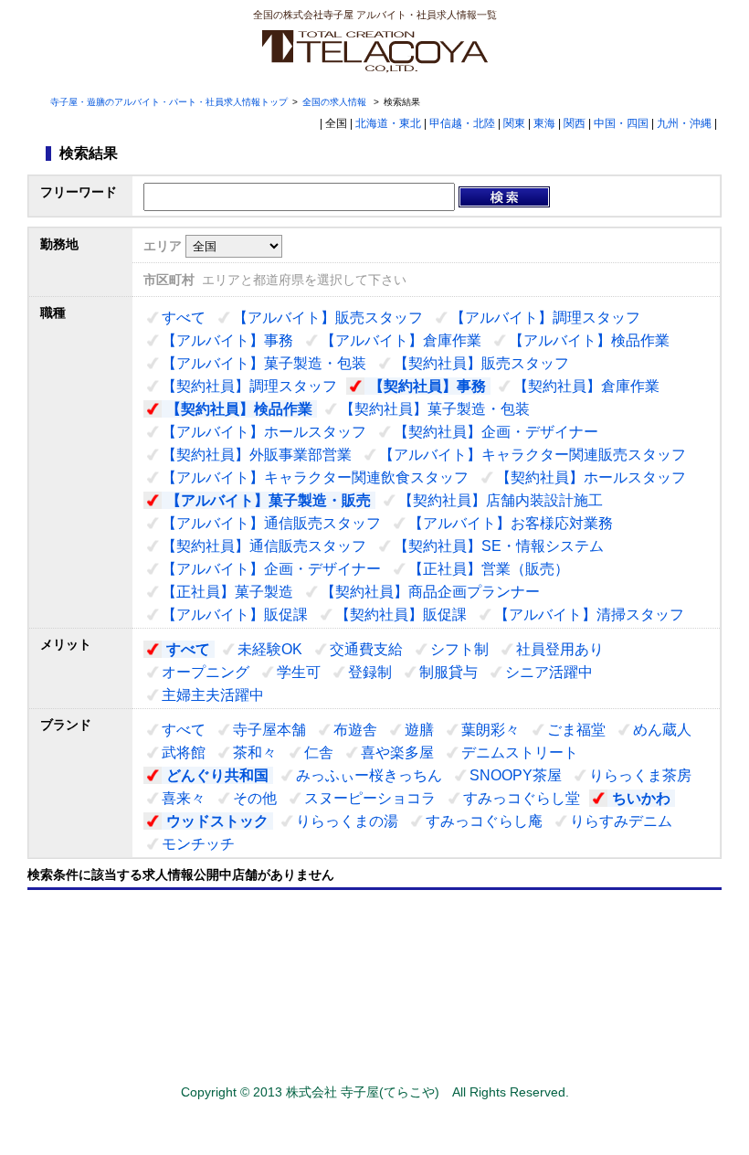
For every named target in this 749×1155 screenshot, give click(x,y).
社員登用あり (560, 649)
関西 (574, 123)
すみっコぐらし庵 (484, 821)
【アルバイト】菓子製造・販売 (268, 500)
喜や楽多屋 (397, 752)
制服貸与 (448, 672)
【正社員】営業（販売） (488, 569)
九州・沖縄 (684, 123)
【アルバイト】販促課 (235, 614)
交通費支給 (366, 649)
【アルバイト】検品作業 (589, 340)
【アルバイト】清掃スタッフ (589, 614)
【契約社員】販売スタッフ (481, 363)
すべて (184, 317)
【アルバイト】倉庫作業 (401, 340)
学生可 (299, 672)
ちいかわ (641, 798)
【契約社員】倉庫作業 (586, 386)
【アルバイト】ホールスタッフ (264, 432)
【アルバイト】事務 (227, 340)
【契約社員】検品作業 (239, 409)
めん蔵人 (662, 729)
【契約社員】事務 (427, 386)
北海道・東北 (388, 123)
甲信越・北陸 (462, 123)
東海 (544, 123)
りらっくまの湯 (347, 821)
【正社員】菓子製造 (227, 591)
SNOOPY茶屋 (515, 775)
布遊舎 (355, 729)
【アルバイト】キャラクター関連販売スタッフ (532, 454)
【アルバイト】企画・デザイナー (271, 569)
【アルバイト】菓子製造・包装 (264, 363)
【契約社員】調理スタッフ (249, 386)
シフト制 (459, 649)
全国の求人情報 (335, 102)
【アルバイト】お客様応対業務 (510, 523)
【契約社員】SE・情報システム (499, 546)
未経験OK (269, 649)
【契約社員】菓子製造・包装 (435, 409)
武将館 (184, 752)
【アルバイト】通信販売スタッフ (271, 523)
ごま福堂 (576, 729)
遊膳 (419, 729)
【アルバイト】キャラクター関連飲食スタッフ (315, 477)
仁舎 (318, 752)
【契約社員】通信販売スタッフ (264, 546)
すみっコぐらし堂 (521, 798)
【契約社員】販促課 (401, 614)
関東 (514, 123)
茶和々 (255, 752)
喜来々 (184, 798)
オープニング (205, 672)
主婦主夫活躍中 (213, 695)
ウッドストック (217, 821)
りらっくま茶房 (640, 775)
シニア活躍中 (549, 672)
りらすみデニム (621, 821)
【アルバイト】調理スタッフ (545, 317)
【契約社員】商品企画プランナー (430, 591)
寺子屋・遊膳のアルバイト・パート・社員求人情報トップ (169, 102)
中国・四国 (621, 123)
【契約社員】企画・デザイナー (496, 432)
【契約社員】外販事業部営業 (257, 454)
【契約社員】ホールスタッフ (591, 477)
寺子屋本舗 (269, 729)
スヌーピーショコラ (370, 798)
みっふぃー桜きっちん (369, 775)
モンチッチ (198, 844)
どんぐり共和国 (217, 775)
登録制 (370, 672)
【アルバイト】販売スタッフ (328, 317)
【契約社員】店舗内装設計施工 (500, 500)
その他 (255, 798)
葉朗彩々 (490, 729)
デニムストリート (519, 752)
